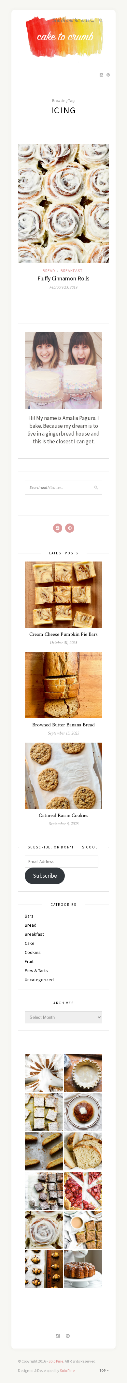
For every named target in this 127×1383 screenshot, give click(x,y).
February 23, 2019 (63, 287)
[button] (44, 1073)
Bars (29, 916)
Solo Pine (56, 1361)
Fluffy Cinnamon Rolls (63, 278)
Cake (30, 943)
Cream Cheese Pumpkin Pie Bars (63, 634)
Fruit (29, 961)
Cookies (33, 952)
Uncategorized (39, 979)
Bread (49, 270)
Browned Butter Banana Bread (63, 725)
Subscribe (45, 875)
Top (103, 1370)
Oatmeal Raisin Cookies (63, 815)
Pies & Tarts (36, 970)
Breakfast (72, 270)
